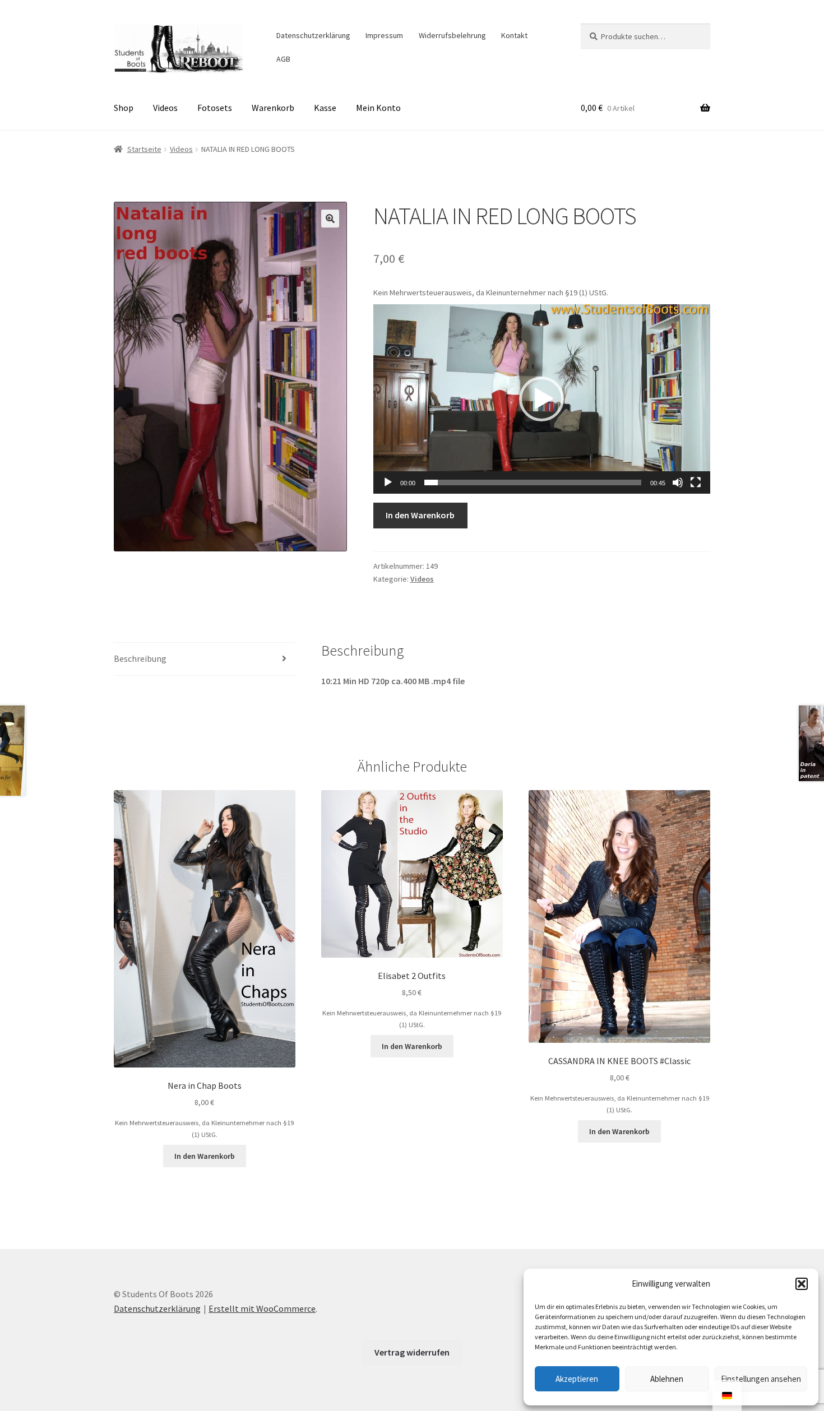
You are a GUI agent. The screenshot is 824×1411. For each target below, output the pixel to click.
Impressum (384, 35)
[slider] (532, 482)
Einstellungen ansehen (761, 1378)
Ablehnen (666, 1378)
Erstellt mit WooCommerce (262, 1308)
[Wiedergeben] (388, 482)
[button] (801, 1283)
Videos (165, 107)
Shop (123, 107)
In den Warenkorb (420, 515)
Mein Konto (378, 107)
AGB (283, 59)
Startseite (144, 149)
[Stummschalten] (677, 482)
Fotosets (214, 107)
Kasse (325, 107)
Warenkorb (273, 107)
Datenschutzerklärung (313, 35)
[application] (541, 399)
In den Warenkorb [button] (204, 1156)
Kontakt (514, 35)
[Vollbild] (695, 482)
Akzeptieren (576, 1378)
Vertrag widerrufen (412, 1352)
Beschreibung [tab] (140, 658)
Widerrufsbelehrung (452, 35)
